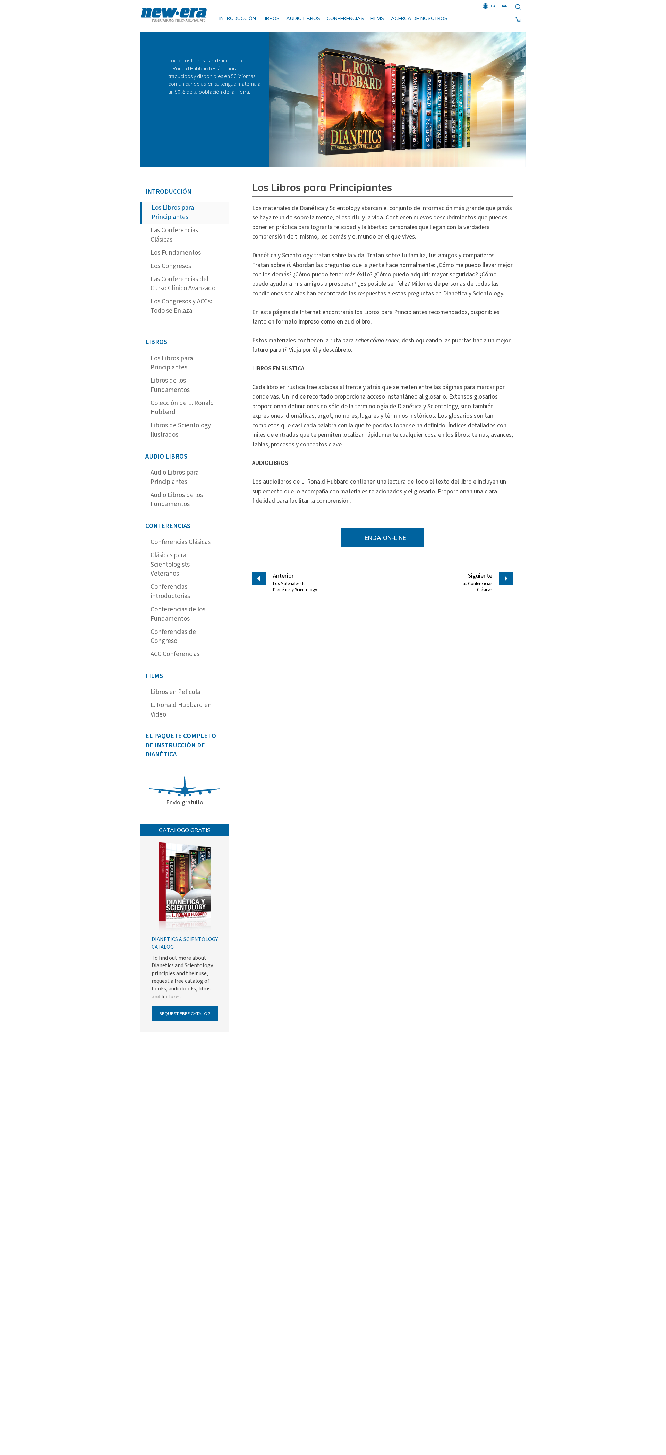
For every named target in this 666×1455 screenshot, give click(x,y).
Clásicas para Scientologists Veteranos (170, 564)
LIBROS (271, 18)
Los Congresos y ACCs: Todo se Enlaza (181, 306)
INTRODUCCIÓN (237, 18)
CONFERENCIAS (345, 18)
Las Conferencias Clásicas (174, 235)
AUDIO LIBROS (303, 18)
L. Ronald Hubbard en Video (181, 710)
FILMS (377, 18)
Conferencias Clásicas (181, 542)
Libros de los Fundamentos (170, 385)
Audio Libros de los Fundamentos (177, 500)
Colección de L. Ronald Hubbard (182, 408)
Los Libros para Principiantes (173, 212)
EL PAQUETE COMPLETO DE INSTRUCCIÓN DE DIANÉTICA (180, 745)
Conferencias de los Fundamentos (178, 614)
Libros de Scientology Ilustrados (181, 430)
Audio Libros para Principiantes (175, 477)
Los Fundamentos (176, 253)
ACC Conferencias (175, 654)
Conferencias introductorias (170, 591)
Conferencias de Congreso (173, 636)
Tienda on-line (382, 537)
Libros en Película (175, 692)
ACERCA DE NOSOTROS (419, 18)
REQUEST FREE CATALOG (185, 1013)
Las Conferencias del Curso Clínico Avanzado (183, 284)
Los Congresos (171, 266)
